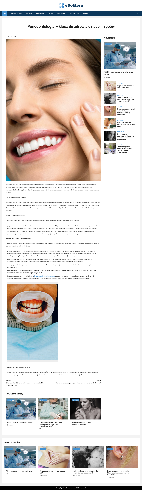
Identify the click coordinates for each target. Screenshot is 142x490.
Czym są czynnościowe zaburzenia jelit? (125, 87)
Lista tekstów (74, 13)
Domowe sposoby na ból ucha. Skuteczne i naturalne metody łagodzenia (126, 112)
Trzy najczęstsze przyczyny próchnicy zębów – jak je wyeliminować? (78, 382)
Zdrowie (29, 13)
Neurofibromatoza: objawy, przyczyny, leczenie (81, 423)
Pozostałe (61, 13)
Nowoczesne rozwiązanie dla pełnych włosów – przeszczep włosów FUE (126, 137)
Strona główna (16, 13)
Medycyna (40, 13)
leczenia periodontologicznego (44, 276)
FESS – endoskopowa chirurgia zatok (20, 422)
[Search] (138, 13)
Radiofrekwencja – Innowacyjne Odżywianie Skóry (126, 124)
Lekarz (50, 13)
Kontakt (86, 13)
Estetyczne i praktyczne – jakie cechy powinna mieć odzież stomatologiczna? (25, 383)
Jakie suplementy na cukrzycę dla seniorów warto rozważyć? (125, 99)
